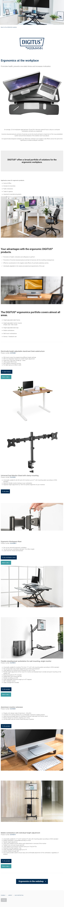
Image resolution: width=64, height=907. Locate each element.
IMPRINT (10, 895)
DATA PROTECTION (19, 895)
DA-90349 (13, 477)
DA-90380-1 (13, 543)
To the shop (5, 491)
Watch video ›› (6, 377)
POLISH (4, 900)
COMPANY (3, 895)
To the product (6, 689)
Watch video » (6, 562)
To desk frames (6, 372)
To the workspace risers (9, 557)
